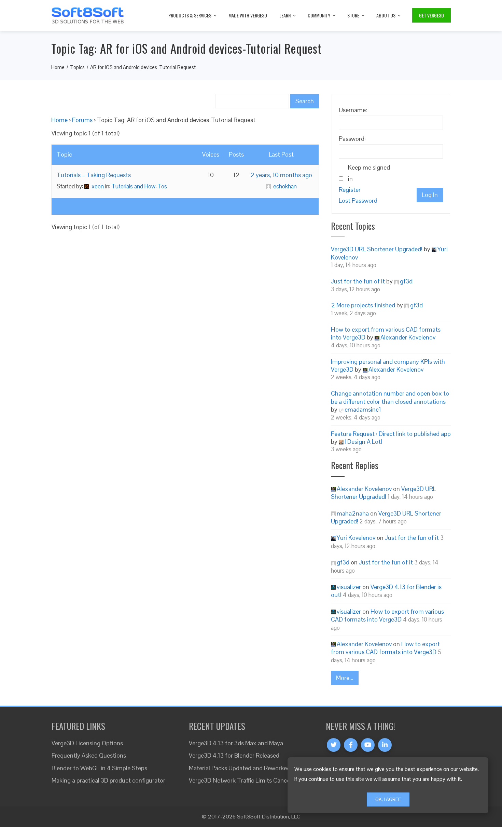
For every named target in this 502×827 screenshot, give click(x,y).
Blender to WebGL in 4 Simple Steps (99, 768)
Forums (82, 120)
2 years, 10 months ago (281, 175)
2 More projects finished (363, 305)
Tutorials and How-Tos (139, 186)
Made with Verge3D (247, 15)
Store (353, 15)
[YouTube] (368, 745)
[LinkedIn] (385, 745)
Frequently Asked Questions (89, 755)
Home (59, 120)
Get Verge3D (431, 15)
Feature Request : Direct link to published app (391, 434)
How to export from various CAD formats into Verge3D (387, 615)
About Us (385, 15)
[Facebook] (351, 745)
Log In (430, 195)
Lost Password (358, 200)
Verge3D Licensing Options (87, 743)
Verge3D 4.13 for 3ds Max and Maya (236, 743)
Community (319, 15)
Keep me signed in (369, 172)
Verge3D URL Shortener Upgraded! (376, 249)
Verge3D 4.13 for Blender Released (234, 755)
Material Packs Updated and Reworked (239, 768)
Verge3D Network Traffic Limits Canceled (243, 780)
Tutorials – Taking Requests (94, 175)
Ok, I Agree (388, 799)
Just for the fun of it (358, 281)
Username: (353, 110)
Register (350, 190)
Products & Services (189, 15)
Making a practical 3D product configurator (108, 780)
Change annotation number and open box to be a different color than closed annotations (390, 397)
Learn (285, 15)
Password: (352, 139)
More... (344, 678)
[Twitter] (333, 745)
